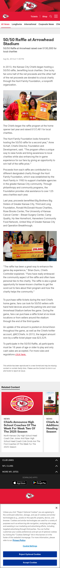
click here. (20, 354)
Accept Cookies (30, 562)
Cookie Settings (30, 546)
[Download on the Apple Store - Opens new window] (19, 483)
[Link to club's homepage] (5, 15)
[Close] (56, 508)
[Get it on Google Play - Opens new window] (39, 484)
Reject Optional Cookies (30, 554)
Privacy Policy (19, 540)
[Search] (51, 16)
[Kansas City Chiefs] (30, 496)
